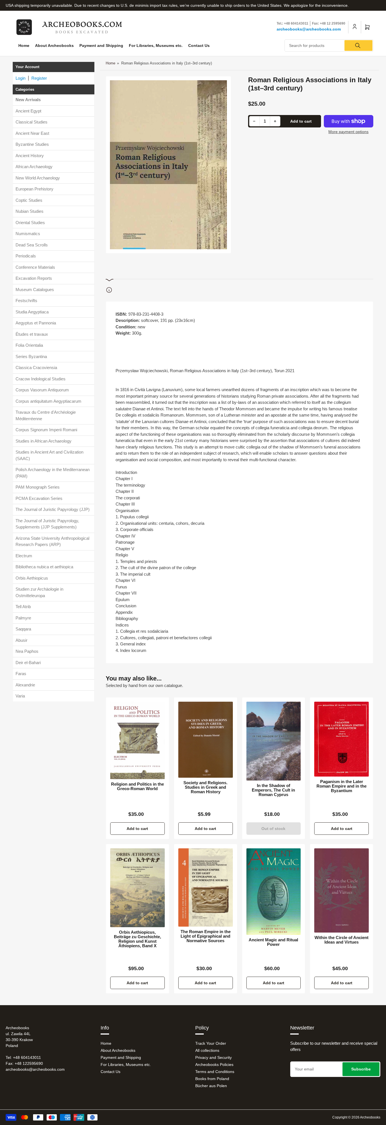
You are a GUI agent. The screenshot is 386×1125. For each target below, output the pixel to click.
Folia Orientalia (29, 345)
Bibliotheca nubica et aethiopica (44, 566)
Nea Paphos (27, 651)
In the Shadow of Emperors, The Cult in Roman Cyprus (273, 790)
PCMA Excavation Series (39, 498)
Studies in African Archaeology (43, 441)
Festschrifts (26, 300)
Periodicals (26, 255)
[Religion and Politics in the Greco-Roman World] (137, 740)
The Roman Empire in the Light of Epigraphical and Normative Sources (206, 936)
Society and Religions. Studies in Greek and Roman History (205, 787)
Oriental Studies (30, 222)
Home (23, 45)
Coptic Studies (29, 200)
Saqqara (23, 629)
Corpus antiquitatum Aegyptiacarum (48, 401)
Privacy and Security (213, 1057)
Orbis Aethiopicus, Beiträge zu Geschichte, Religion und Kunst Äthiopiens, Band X (137, 939)
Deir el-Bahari (28, 662)
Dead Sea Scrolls (32, 244)
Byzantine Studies (32, 144)
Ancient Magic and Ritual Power (273, 942)
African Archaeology (34, 166)
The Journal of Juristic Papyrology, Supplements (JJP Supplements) (47, 524)
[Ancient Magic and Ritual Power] (273, 891)
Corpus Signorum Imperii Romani (46, 429)
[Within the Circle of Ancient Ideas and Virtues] (341, 890)
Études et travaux (32, 334)
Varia (20, 695)
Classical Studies (31, 122)
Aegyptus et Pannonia (36, 322)
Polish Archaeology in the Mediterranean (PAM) (53, 472)
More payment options (348, 131)
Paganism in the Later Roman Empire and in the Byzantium (341, 786)
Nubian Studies (30, 211)
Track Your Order (210, 1043)
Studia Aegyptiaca (32, 311)
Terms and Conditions (214, 1071)
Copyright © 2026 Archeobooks (356, 1117)
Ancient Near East (32, 133)
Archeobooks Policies (214, 1064)
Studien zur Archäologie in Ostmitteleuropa (39, 592)
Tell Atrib (23, 606)
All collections (207, 1050)
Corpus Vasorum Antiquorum (42, 389)
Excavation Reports (34, 278)
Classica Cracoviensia (36, 367)
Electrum (24, 555)
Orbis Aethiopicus (32, 578)
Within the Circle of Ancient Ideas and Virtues (341, 939)
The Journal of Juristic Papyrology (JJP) (53, 509)
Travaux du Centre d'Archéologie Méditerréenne (46, 415)
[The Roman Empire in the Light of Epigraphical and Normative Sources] (205, 887)
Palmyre (23, 617)
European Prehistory (34, 189)
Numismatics (28, 233)
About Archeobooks (54, 45)
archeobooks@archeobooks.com (309, 29)
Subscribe (361, 1069)
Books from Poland (212, 1078)
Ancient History (30, 155)
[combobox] (329, 45)
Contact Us (199, 45)
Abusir (21, 640)
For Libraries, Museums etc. (156, 45)
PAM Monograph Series (38, 487)
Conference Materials (35, 267)
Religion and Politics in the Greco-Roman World (137, 786)
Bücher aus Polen (211, 1085)
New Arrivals (28, 99)
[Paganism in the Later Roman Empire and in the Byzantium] (341, 739)
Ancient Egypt (28, 111)
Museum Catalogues (35, 289)
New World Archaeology (38, 177)
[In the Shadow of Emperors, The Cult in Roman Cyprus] (273, 741)
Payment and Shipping (101, 45)
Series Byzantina (31, 356)
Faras (21, 673)
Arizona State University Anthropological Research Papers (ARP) (52, 541)
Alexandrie (25, 684)
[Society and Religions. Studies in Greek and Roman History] (205, 740)
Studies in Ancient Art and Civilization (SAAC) (49, 455)
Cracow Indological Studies (41, 378)
